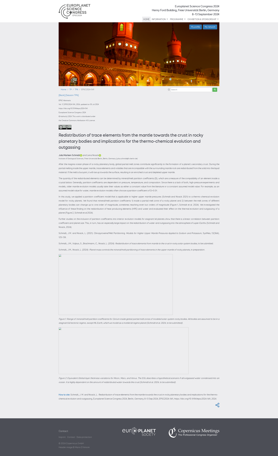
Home (146, 19)
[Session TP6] (72, 95)
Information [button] (159, 19)
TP (70, 89)
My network (210, 27)
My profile (195, 27)
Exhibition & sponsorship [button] (202, 19)
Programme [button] (177, 19)
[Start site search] (214, 90)
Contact (71, 437)
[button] (169, 90)
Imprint (62, 437)
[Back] (62, 95)
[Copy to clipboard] (216, 406)
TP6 (76, 89)
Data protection (84, 437)
